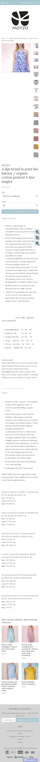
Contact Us (31, 760)
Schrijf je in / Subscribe (27, 720)
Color (4, 201)
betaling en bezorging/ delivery (20, 736)
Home (3, 38)
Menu (6, 3)
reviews (20, 734)
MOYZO (19, 748)
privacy (20, 739)
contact (20, 742)
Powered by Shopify (30, 748)
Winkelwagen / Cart (30, 3)
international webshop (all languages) (20, 731)
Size (3, 192)
